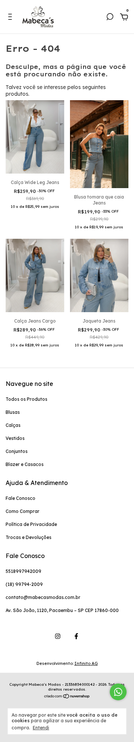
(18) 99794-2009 (24, 584)
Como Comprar (22, 511)
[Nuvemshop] (67, 697)
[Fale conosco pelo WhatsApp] (118, 692)
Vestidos (15, 438)
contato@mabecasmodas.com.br (43, 597)
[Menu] (11, 18)
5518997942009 (23, 571)
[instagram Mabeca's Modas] (58, 636)
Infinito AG (86, 663)
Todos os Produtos (26, 399)
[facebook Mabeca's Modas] (76, 636)
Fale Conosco (20, 498)
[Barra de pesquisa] (110, 18)
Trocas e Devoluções (28, 537)
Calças (13, 425)
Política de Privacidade (31, 524)
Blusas (13, 412)
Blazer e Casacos (25, 464)
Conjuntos (17, 451)
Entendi (41, 727)
